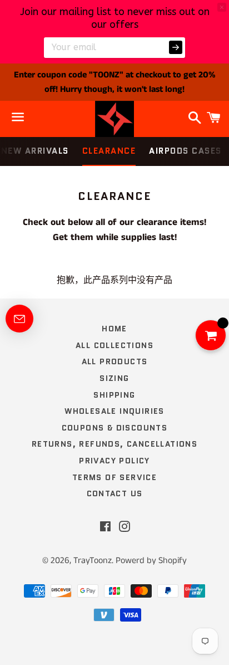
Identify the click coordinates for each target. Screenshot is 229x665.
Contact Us (115, 493)
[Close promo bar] (221, 7)
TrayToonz (92, 560)
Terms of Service (114, 477)
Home (114, 328)
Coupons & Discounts (115, 427)
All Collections (114, 345)
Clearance (109, 151)
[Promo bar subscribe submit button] (175, 47)
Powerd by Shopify (151, 560)
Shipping (114, 394)
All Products (115, 361)
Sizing (114, 378)
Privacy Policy (114, 460)
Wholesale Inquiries (114, 411)
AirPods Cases (185, 151)
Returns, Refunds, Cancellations (114, 443)
